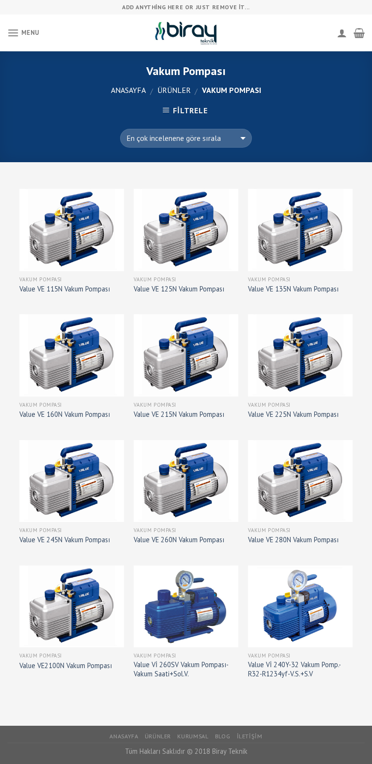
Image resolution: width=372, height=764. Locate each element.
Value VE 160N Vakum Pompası (64, 414)
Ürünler (174, 90)
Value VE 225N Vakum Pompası (293, 414)
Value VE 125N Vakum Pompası (179, 289)
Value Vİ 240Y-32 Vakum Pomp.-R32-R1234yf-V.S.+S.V (294, 669)
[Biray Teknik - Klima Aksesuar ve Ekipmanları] (186, 32)
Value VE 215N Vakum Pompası (179, 414)
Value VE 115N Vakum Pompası (64, 289)
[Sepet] (359, 33)
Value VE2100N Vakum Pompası (65, 665)
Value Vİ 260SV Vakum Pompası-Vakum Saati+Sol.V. (181, 669)
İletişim (250, 736)
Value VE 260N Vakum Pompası (179, 539)
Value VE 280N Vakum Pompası (293, 539)
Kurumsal (192, 736)
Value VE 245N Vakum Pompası (64, 539)
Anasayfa (128, 90)
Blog (222, 736)
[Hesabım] (342, 33)
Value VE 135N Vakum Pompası (293, 289)
